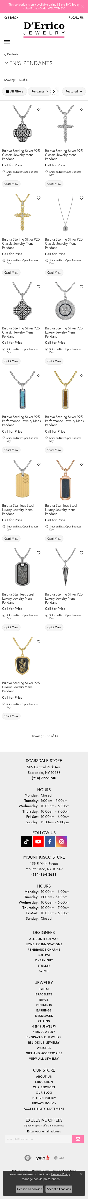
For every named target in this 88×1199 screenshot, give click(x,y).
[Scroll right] (53, 91)
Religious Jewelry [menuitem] (44, 1042)
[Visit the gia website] (59, 1158)
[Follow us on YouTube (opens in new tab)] (38, 841)
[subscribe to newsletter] (78, 1139)
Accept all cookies (59, 1189)
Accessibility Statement (44, 1109)
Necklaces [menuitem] (44, 1016)
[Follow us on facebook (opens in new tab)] (50, 841)
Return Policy (44, 1098)
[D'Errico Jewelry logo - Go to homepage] (44, 30)
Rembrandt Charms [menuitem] (44, 949)
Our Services (44, 1087)
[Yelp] (43, 1158)
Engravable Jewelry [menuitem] (43, 1037)
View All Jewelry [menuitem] (44, 1058)
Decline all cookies (29, 1189)
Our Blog (44, 1092)
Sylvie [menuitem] (44, 971)
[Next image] (40, 125)
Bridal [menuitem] (44, 989)
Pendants (12, 54)
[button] (11, 17)
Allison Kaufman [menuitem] (44, 939)
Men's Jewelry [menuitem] (44, 1026)
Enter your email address (44, 1131)
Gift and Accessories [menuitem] (44, 1053)
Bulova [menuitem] (44, 955)
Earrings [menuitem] (43, 1010)
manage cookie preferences (41, 1179)
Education (44, 1082)
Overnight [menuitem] (44, 960)
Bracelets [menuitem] (43, 994)
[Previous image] (5, 125)
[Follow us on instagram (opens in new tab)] (61, 841)
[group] (22, 125)
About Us (44, 1076)
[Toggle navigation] (7, 42)
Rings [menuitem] (44, 1000)
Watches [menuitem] (44, 1048)
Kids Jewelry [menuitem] (44, 1032)
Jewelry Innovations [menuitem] (44, 944)
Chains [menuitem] (44, 1021)
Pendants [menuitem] (44, 1005)
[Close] (82, 6)
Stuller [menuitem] (44, 966)
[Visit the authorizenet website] (28, 1158)
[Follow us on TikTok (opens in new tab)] (26, 841)
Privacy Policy (44, 1103)
